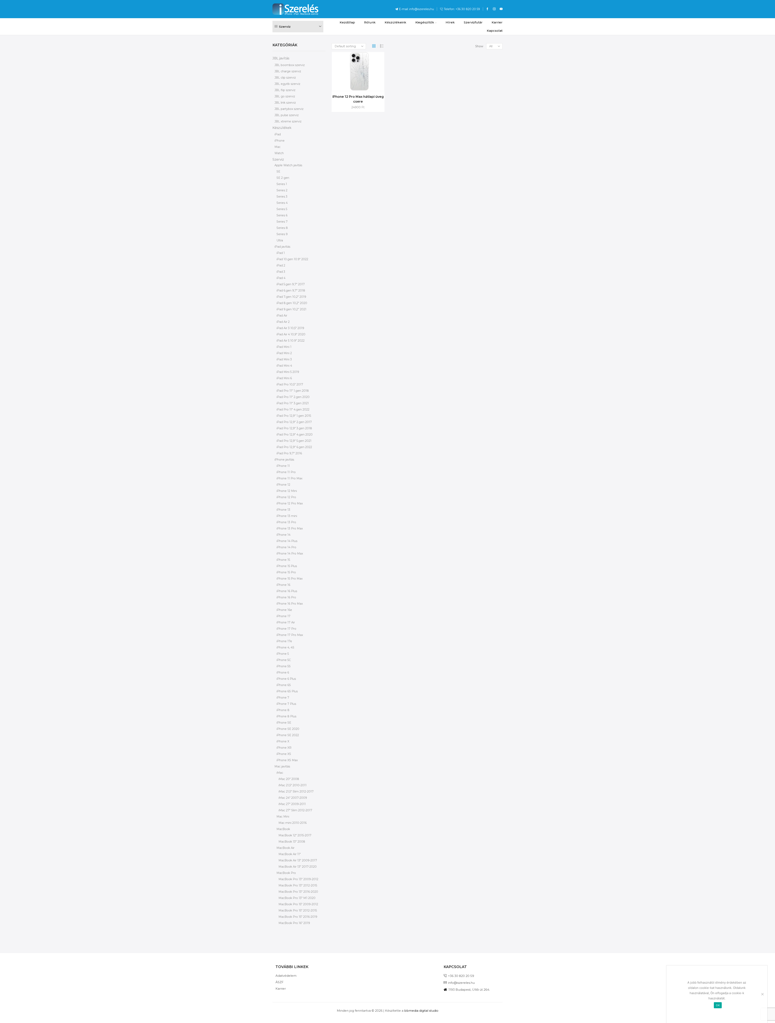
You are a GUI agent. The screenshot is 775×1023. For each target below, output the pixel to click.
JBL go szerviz (284, 96)
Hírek (450, 22)
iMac (279, 773)
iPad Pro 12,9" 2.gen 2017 (294, 422)
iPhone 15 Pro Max (289, 578)
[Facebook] (487, 9)
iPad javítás (282, 246)
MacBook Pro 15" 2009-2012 (298, 904)
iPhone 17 (283, 616)
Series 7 (282, 221)
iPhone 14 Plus (286, 541)
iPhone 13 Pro (286, 522)
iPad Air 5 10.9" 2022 (290, 340)
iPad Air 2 (283, 322)
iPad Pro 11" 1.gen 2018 (292, 391)
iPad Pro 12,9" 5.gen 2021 (293, 441)
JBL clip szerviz (285, 77)
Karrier (497, 22)
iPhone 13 (283, 510)
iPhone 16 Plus (286, 591)
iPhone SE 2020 (287, 729)
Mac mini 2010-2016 (293, 823)
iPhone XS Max (287, 760)
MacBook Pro (286, 873)
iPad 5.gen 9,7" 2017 (290, 284)
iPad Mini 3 (284, 359)
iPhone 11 (283, 466)
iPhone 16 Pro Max (289, 603)
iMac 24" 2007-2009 (293, 798)
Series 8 (282, 228)
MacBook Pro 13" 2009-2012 (298, 879)
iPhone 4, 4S (285, 647)
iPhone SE (283, 722)
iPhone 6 (282, 672)
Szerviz (278, 159)
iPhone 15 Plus (286, 566)
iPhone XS (283, 754)
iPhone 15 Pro (286, 572)
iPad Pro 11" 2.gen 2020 (293, 397)
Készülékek (281, 128)
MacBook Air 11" (290, 854)
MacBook (283, 829)
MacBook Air (285, 848)
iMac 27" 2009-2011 (292, 804)
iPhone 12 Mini (286, 491)
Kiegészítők (424, 22)
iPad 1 (280, 253)
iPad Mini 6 (284, 378)
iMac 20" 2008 (289, 779)
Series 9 (282, 234)
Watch (279, 153)
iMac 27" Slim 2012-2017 (295, 810)
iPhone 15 (283, 560)
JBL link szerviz (285, 102)
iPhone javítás (284, 459)
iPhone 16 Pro (286, 597)
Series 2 (281, 190)
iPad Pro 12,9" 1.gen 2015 (293, 416)
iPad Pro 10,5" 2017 (289, 384)
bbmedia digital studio (421, 1010)
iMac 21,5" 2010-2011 (293, 785)
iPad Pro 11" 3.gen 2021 (292, 403)
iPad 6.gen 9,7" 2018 (290, 290)
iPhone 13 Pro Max (289, 528)
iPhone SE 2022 (287, 735)
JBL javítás (280, 58)
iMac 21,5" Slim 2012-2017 (296, 791)
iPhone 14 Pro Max (289, 553)
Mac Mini (282, 816)
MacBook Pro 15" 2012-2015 (298, 910)
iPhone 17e (284, 641)
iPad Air (281, 315)
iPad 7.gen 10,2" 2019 (291, 297)
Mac (277, 147)
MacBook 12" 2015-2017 (295, 835)
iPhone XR (283, 747)
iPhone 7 (282, 697)
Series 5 (281, 209)
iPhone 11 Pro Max (289, 478)
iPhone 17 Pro (286, 628)
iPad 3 (280, 272)
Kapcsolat (495, 31)
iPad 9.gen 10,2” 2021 (291, 309)
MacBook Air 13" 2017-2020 (298, 866)
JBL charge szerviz (287, 71)
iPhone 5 (282, 654)
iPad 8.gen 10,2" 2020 (291, 303)
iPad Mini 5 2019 (287, 372)
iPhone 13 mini (286, 516)
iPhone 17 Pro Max (289, 635)
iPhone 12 (283, 484)
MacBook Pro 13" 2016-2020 (298, 892)
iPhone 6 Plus (286, 679)
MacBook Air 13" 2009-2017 (298, 860)
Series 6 (281, 215)
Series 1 (281, 184)
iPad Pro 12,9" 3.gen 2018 (294, 428)
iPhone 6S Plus (287, 691)
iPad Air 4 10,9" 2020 (290, 334)
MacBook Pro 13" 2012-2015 (298, 885)
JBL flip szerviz (284, 90)
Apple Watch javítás (288, 165)
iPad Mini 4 (284, 365)
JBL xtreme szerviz (288, 121)
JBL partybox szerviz (289, 109)
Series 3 (281, 196)
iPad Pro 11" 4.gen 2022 (292, 409)
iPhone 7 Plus (286, 704)
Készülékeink (395, 22)
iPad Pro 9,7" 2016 (289, 453)
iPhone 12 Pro (286, 497)
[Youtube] (501, 9)
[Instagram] (494, 9)
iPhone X (282, 741)
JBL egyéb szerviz (287, 84)
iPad (277, 134)
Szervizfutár (473, 22)
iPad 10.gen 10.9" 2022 (292, 259)
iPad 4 (280, 278)
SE (278, 171)
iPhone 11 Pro (286, 472)
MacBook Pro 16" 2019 (294, 923)
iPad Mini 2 (284, 353)
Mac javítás (282, 766)
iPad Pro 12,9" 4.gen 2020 (294, 434)
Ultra (279, 240)
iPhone (279, 140)
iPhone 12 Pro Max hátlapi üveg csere (358, 99)
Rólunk (370, 22)
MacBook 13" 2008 (292, 841)
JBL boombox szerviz (289, 65)
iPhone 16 (283, 585)
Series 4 (282, 203)
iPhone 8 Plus (286, 716)
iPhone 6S (283, 685)
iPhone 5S (283, 666)
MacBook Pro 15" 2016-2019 (298, 917)
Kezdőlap (347, 22)
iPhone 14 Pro (286, 547)
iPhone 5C (283, 660)
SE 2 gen (282, 178)
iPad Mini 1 (283, 347)
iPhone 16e (284, 610)
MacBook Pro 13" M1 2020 (297, 898)
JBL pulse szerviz (286, 115)
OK (718, 1005)
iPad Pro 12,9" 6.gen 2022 (294, 447)
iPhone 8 (282, 710)
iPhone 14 (283, 535)
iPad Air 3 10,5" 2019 (290, 328)
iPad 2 (280, 265)
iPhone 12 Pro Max (289, 503)
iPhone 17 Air (285, 622)
